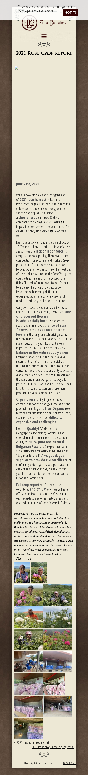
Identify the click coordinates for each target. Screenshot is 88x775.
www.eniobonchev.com (38, 518)
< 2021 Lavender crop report (31, 742)
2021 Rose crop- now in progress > (53, 747)
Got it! (70, 12)
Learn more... (47, 11)
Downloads (69, 763)
